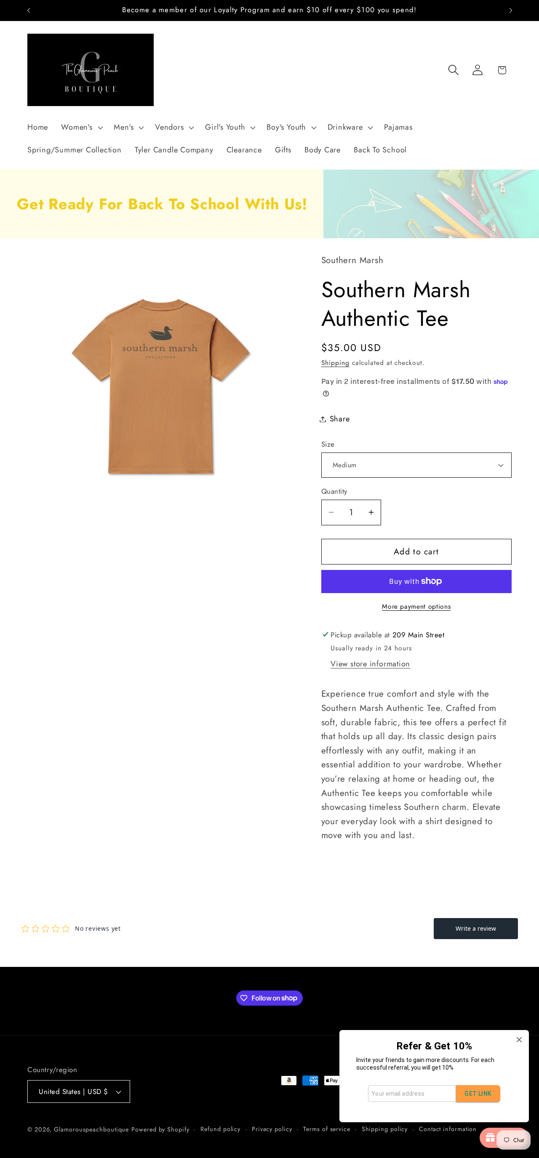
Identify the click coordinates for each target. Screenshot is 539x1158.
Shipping (335, 362)
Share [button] (340, 418)
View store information (370, 663)
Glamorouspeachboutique (91, 1129)
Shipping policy (385, 1129)
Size (328, 444)
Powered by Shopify (160, 1129)
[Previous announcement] (28, 10)
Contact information (448, 1129)
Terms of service (326, 1129)
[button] (81, 127)
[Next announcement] (511, 10)
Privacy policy (272, 1129)
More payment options (416, 606)
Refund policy (220, 1129)
